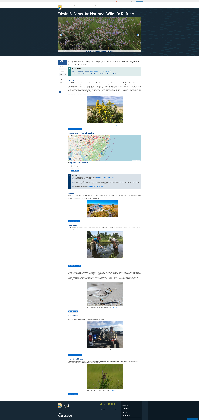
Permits (126, 5)
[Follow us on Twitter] (107, 404)
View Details (75, 170)
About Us (61, 66)
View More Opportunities (75, 354)
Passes (122, 5)
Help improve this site (192, 419)
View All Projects (73, 394)
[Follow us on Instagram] (104, 404)
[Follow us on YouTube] (115, 404)
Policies (125, 412)
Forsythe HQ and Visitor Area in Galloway (95, 186)
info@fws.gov (114, 409)
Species (82, 5)
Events (61, 79)
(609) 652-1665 (75, 163)
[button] (101, 153)
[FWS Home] (60, 7)
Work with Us (126, 415)
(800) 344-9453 (104, 409)
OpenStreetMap (138, 160)
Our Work (97, 5)
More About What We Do (74, 265)
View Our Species (73, 311)
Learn (87, 5)
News (61, 82)
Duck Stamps (131, 5)
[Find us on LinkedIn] (109, 404)
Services (92, 5)
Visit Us (61, 74)
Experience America (68, 5)
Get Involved (62, 76)
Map (60, 87)
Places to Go (76, 5)
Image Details (117, 125)
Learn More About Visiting (75, 128)
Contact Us (62, 71)
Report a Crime (137, 5)
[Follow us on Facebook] (101, 404)
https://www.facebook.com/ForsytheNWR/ (63, 92)
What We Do (62, 68)
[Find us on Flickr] (112, 404)
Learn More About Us (74, 221)
